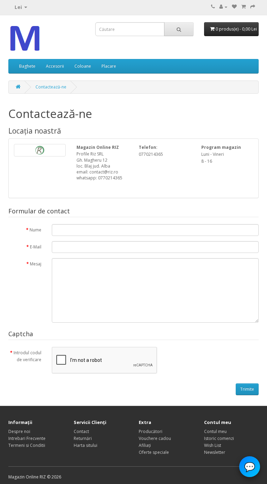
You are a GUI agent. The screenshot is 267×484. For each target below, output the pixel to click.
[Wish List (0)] (234, 7)
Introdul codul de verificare (27, 356)
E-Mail (35, 247)
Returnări (83, 438)
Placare (109, 66)
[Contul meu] (223, 7)
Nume (35, 230)
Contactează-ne (50, 87)
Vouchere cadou (155, 438)
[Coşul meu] (243, 7)
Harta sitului (85, 445)
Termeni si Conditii (26, 445)
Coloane (82, 66)
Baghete (27, 66)
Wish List (212, 445)
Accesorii (55, 66)
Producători (150, 431)
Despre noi (19, 431)
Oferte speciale (154, 452)
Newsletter (214, 452)
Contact (81, 431)
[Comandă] (252, 7)
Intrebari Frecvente (27, 438)
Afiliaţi (145, 445)
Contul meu (215, 431)
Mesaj (35, 264)
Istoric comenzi (219, 438)
